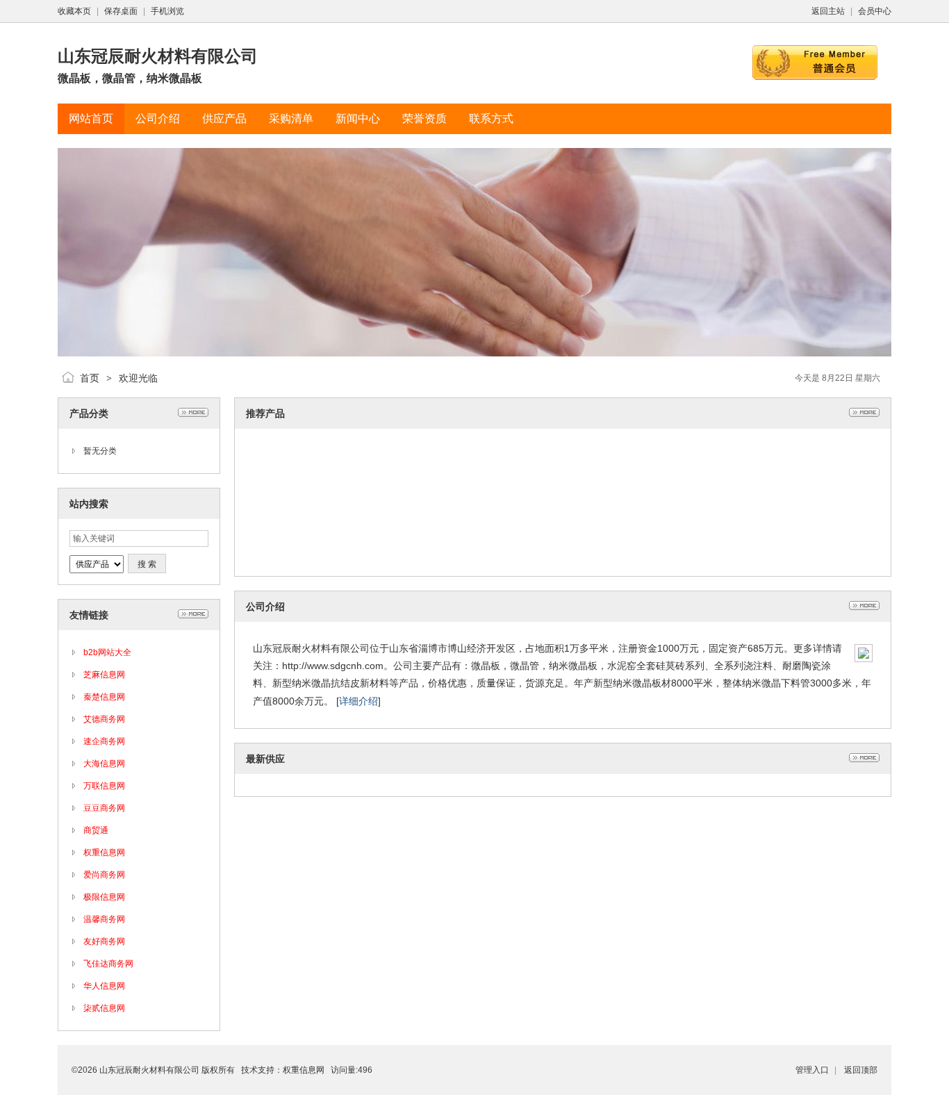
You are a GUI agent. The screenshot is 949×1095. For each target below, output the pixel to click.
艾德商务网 (104, 719)
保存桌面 (121, 11)
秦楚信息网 (104, 697)
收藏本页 (74, 11)
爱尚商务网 (104, 875)
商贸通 (95, 830)
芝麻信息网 (104, 675)
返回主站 (828, 11)
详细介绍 (358, 701)
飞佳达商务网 (108, 964)
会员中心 (874, 11)
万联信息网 (104, 786)
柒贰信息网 (104, 1008)
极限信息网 (104, 897)
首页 (89, 378)
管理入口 (812, 1070)
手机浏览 (167, 11)
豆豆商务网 (104, 808)
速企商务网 (104, 741)
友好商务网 (104, 941)
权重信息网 (104, 852)
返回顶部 (860, 1070)
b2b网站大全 (107, 652)
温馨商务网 (104, 919)
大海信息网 (104, 763)
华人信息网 (104, 986)
